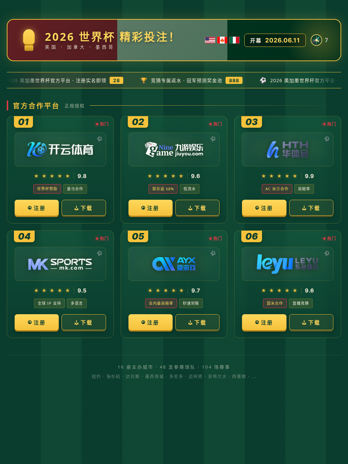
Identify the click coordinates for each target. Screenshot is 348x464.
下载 (87, 207)
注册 (40, 207)
